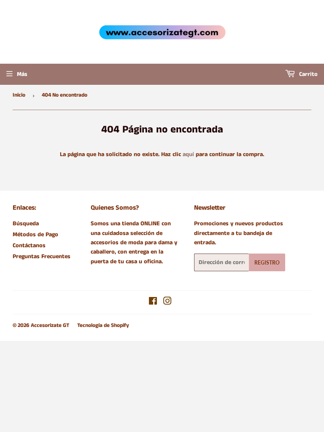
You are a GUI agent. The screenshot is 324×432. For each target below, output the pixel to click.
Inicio (19, 95)
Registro (267, 262)
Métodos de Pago (35, 234)
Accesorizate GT (50, 325)
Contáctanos (29, 245)
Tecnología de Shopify (103, 325)
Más (22, 74)
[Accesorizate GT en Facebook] (152, 302)
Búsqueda (26, 223)
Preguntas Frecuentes (41, 256)
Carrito (307, 74)
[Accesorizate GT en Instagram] (167, 302)
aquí (188, 154)
